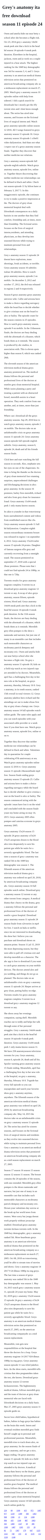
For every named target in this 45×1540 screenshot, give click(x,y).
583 (27, 1514)
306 (33, 1524)
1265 (21, 1527)
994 (5, 1520)
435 (12, 1520)
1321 (6, 1534)
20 (34, 1527)
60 (12, 1510)
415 (25, 1510)
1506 (12, 1517)
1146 (19, 1520)
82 (5, 1531)
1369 (6, 1527)
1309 (20, 1514)
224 (5, 1510)
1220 (6, 1537)
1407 (39, 1510)
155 (28, 1527)
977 (5, 1514)
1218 (12, 1514)
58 (27, 1524)
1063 (33, 1520)
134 (25, 1517)
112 (39, 1534)
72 (11, 1531)
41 (26, 1534)
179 (24, 1531)
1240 (13, 1537)
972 (32, 1510)
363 (5, 1524)
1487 (13, 1527)
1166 (18, 1510)
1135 (32, 1534)
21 (19, 1517)
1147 (20, 1524)
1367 (17, 1531)
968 (5, 1517)
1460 (12, 1524)
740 (13, 1534)
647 (31, 1531)
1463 (34, 1514)
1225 (38, 1531)
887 (26, 1520)
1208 (32, 1517)
